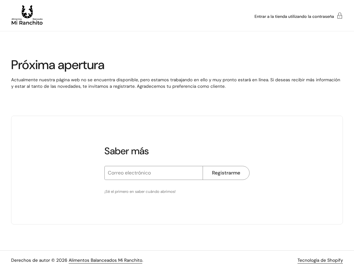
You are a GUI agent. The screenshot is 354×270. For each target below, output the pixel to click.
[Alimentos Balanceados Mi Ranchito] (27, 15)
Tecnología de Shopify (320, 260)
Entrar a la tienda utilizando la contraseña (294, 16)
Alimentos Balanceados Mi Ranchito (105, 260)
